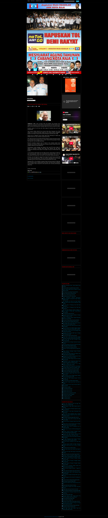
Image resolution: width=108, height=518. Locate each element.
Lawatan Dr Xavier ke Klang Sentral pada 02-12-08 (71, 479)
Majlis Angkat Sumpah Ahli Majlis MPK (69, 481)
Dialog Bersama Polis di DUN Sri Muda (69, 447)
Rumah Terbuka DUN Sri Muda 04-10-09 (69, 293)
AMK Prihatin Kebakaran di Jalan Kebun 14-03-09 (71, 368)
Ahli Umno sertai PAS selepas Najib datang (37, 104)
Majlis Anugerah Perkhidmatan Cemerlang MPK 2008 (71, 490)
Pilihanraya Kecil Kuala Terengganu (68, 394)
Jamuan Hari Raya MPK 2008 (67, 494)
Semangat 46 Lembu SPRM (67, 395)
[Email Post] (39, 106)
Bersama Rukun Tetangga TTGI (68, 499)
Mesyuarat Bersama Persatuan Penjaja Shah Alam (71, 505)
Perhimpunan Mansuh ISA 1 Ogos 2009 (69, 296)
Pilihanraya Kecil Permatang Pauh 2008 (69, 392)
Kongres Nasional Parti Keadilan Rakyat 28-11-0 (70, 321)
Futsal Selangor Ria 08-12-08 (67, 388)
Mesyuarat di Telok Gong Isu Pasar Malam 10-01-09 (71, 501)
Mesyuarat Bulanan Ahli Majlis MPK (68, 498)
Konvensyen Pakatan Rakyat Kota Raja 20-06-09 (71, 320)
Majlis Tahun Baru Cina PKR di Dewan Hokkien (70, 380)
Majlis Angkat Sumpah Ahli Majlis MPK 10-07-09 (71, 417)
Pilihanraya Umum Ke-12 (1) (67, 391)
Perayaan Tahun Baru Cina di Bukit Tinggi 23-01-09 (71, 454)
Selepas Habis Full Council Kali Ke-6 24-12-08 (70, 489)
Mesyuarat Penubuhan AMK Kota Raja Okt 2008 (71, 370)
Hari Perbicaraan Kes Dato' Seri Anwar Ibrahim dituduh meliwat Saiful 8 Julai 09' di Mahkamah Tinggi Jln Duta (71, 302)
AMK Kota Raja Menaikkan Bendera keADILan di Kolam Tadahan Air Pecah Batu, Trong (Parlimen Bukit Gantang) (71, 311)
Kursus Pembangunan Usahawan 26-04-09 (70, 347)
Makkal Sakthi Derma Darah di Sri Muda (69, 485)
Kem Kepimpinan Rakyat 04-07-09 (68, 313)
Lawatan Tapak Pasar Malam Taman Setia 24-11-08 (71, 470)
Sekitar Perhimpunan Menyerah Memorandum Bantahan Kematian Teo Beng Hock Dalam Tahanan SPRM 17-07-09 (71, 298)
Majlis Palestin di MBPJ (67, 387)
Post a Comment (30, 178)
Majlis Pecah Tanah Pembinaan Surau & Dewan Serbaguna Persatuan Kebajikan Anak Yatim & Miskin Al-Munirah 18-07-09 (71, 414)
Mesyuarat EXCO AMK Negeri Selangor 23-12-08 (71, 371)
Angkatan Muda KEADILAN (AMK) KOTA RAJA (51, 516)
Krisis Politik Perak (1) (66, 398)
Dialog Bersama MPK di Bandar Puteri (69, 506)
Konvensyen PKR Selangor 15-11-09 (69, 294)
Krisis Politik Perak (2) (66, 397)
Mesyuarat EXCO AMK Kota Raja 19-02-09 (70, 335)
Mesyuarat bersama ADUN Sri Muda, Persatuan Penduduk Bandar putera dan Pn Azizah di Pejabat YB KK (71, 445)
